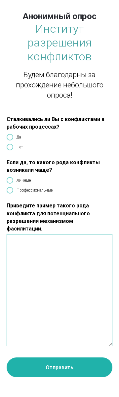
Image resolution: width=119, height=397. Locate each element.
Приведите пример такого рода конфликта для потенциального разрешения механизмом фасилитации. (48, 217)
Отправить (59, 367)
